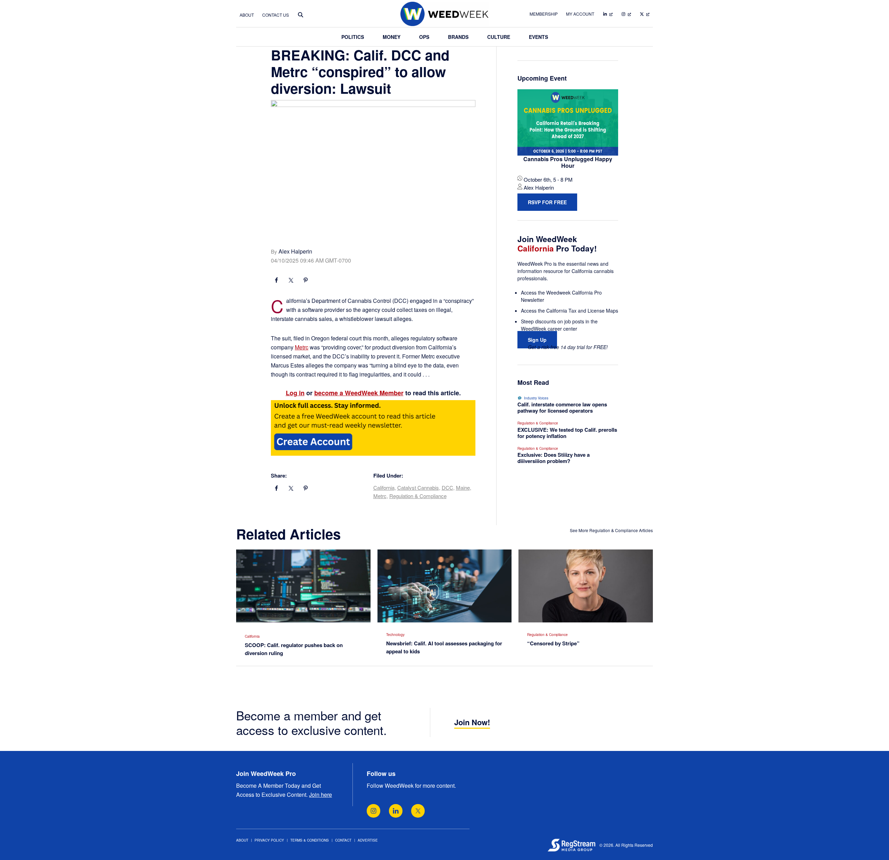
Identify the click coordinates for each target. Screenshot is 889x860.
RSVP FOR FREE (547, 202)
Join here (320, 795)
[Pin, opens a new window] (305, 281)
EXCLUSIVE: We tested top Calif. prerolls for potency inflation (567, 433)
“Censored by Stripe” (553, 643)
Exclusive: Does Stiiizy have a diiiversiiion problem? (553, 458)
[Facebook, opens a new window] (276, 281)
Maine (463, 487)
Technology (395, 634)
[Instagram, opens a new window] (373, 811)
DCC (447, 487)
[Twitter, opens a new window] (418, 811)
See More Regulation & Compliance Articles (611, 530)
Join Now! (472, 722)
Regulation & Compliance (418, 495)
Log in (295, 392)
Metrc (301, 347)
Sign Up (537, 339)
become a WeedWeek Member (359, 392)
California (383, 487)
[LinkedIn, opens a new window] (395, 811)
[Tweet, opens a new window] (291, 281)
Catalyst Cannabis (418, 487)
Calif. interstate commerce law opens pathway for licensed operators (562, 407)
